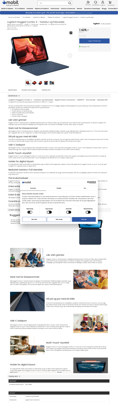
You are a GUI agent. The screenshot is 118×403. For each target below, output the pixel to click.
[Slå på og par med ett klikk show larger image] (27, 301)
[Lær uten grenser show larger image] (27, 257)
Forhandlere (113, 8)
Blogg (104, 8)
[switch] (49, 212)
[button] (59, 96)
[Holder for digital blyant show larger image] (90, 367)
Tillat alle (84, 219)
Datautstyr (55, 8)
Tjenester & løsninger (92, 8)
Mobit (18, 17)
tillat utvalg (59, 219)
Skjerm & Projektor (42, 8)
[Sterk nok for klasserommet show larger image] (90, 279)
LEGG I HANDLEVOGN (94, 40)
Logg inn (102, 2)
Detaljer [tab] (59, 188)
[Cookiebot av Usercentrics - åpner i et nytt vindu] (88, 182)
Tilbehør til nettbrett (54, 17)
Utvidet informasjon (29, 90)
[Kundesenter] (95, 2)
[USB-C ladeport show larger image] (90, 323)
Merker (79, 8)
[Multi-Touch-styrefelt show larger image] (27, 345)
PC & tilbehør (20, 8)
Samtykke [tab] (33, 188)
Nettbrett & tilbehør (39, 17)
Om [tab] (85, 188)
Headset (30, 8)
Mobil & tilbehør (7, 8)
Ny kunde (88, 5)
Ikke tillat (34, 219)
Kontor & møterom (68, 8)
